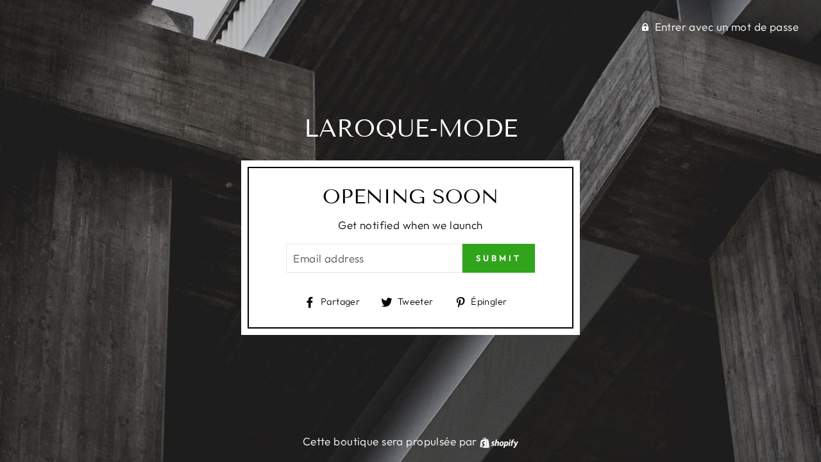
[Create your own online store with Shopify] (499, 441)
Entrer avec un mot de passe (727, 26)
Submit (498, 258)
